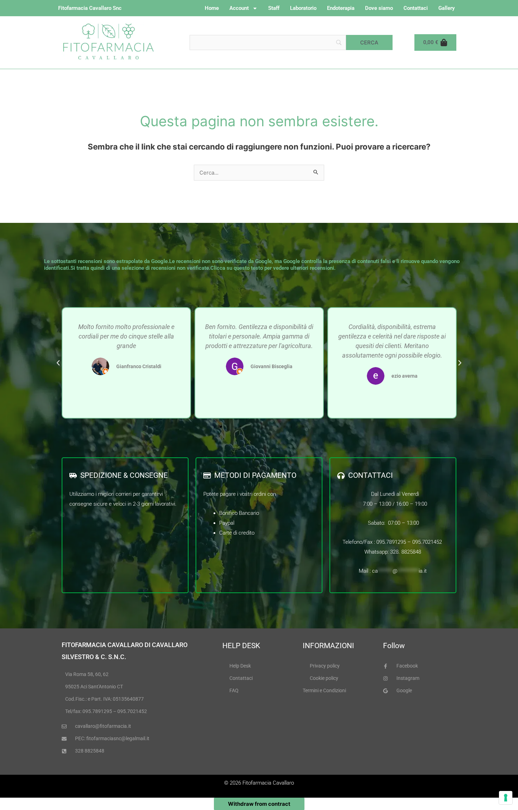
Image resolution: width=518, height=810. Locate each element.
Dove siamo (379, 8)
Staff (273, 8)
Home (212, 8)
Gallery (446, 8)
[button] (58, 362)
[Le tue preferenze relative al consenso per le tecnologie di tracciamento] (505, 797)
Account (239, 8)
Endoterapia (340, 8)
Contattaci (415, 8)
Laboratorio (303, 8)
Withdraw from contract (259, 803)
